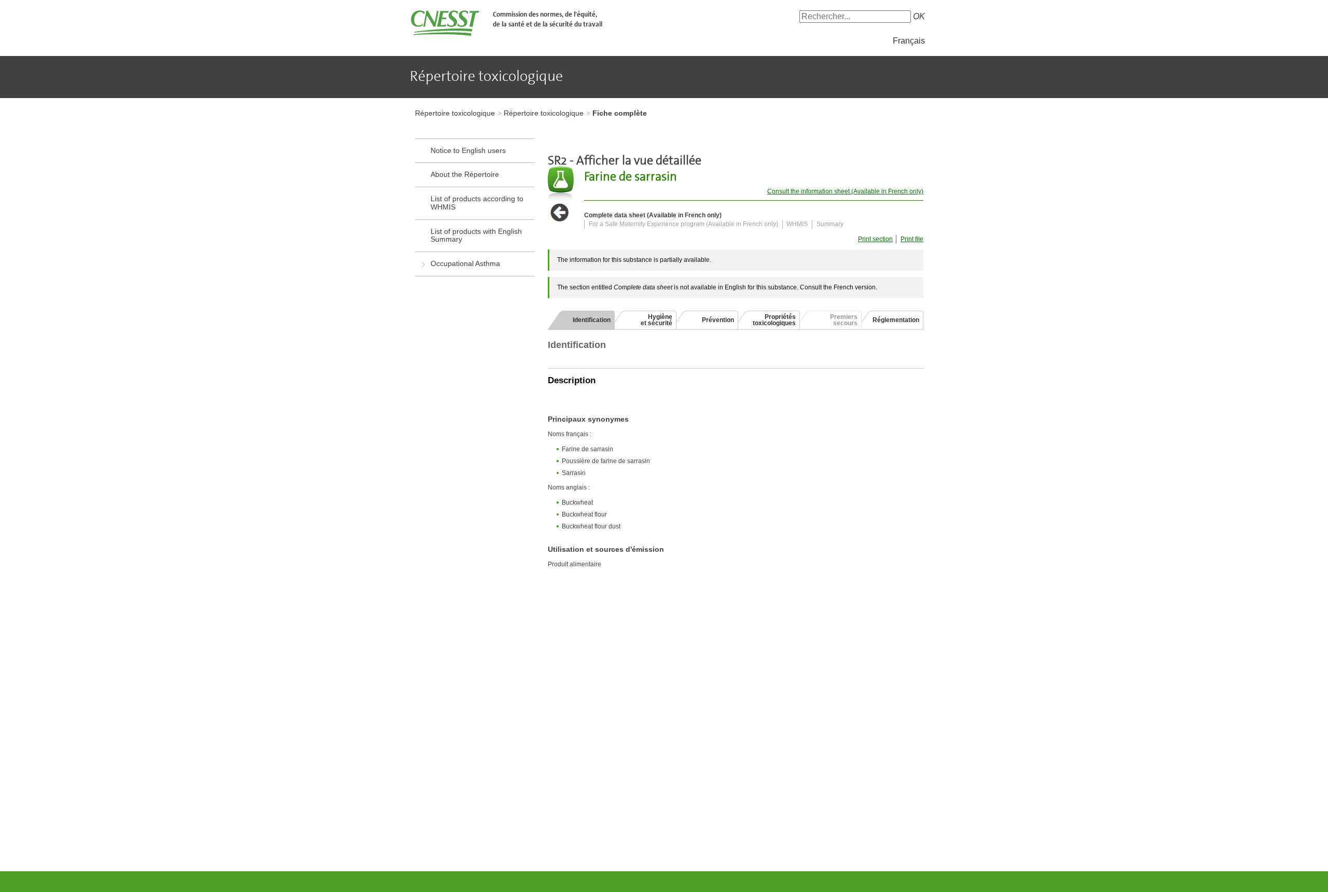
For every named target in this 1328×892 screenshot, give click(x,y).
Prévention (718, 320)
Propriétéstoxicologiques (774, 320)
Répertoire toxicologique (455, 113)
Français (909, 40)
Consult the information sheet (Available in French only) (845, 191)
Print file (912, 239)
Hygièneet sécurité (656, 320)
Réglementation (896, 320)
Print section (875, 239)
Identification (592, 320)
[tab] (581, 320)
